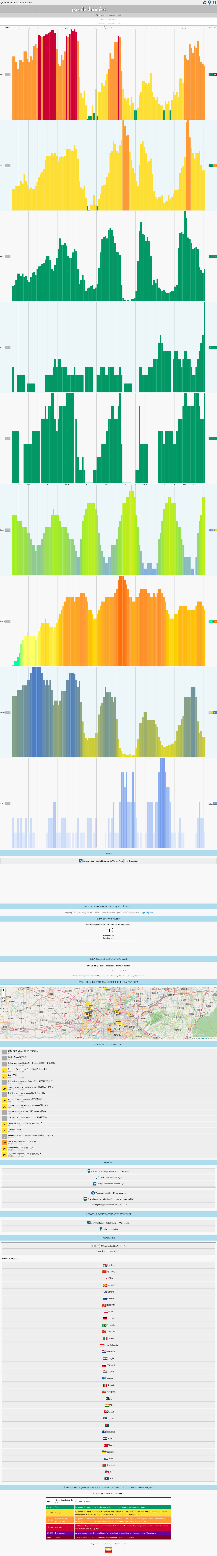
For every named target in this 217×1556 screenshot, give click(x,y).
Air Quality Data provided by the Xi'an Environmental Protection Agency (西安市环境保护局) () (108, 912)
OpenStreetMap (202, 1038)
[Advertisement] (75, 884)
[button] (109, 1031)
